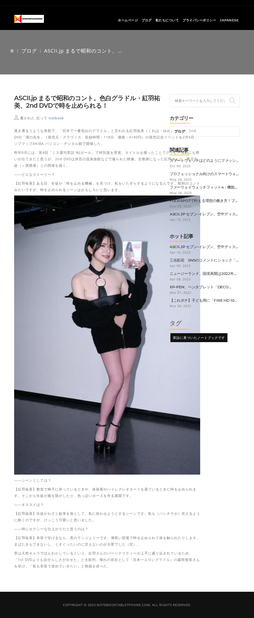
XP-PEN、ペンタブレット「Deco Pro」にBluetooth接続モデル (199, 287)
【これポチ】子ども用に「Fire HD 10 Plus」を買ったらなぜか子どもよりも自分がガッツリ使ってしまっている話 (204, 300)
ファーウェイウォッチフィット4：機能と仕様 (204, 187)
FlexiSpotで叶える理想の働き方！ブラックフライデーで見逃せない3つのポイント (204, 200)
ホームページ (128, 20)
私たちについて (167, 20)
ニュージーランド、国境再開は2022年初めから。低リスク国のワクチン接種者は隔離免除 (205, 273)
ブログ (147, 20)
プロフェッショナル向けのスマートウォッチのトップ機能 (205, 174)
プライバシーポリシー (199, 20)
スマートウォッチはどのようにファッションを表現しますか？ (205, 160)
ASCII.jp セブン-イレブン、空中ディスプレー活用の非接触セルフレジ (204, 214)
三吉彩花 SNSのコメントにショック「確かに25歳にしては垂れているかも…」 (205, 260)
